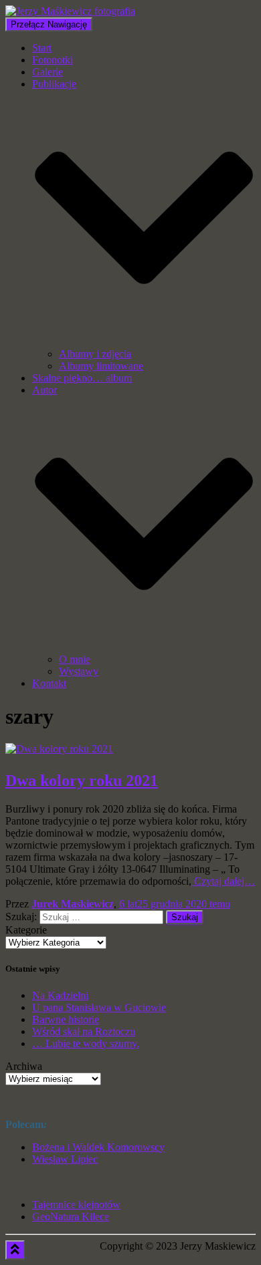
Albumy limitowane (101, 366)
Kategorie (26, 930)
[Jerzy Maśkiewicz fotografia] (70, 11)
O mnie (74, 659)
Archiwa (23, 1066)
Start (42, 47)
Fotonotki (52, 59)
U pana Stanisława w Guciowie (99, 1007)
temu (174, 903)
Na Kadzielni (60, 995)
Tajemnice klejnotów (76, 1204)
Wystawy (78, 671)
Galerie (47, 72)
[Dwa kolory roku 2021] (59, 748)
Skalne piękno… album (82, 378)
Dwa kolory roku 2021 (81, 780)
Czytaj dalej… (223, 881)
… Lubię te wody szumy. (85, 1043)
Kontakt (49, 683)
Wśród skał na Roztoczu (83, 1031)
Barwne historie (65, 1019)
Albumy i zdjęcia (95, 354)
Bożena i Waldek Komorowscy (98, 1147)
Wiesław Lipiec (65, 1159)
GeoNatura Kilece (70, 1216)
